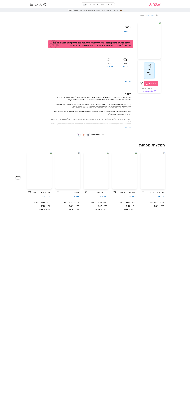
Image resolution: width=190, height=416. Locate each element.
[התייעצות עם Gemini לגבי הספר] (79, 135)
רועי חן (76, 196)
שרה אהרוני (46, 196)
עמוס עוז (132, 196)
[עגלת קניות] (36, 4)
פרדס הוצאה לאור (125, 66)
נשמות (76, 192)
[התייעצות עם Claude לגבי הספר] (83, 135)
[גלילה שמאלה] (17, 176)
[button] (31, 4)
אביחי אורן (127, 31)
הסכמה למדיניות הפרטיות (81, 10)
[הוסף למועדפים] (142, 84)
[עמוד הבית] (156, 15)
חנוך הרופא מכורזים (156, 192)
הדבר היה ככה (102, 192)
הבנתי (70, 10)
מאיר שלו (103, 196)
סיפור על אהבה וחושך (127, 192)
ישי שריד (160, 196)
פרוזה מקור (150, 15)
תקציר (125, 81)
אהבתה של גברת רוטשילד (41, 192)
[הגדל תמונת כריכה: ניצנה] (149, 40)
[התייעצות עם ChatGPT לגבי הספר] (88, 135)
